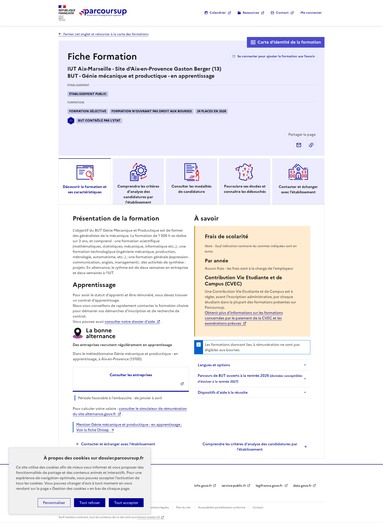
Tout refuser (89, 502)
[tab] (85, 181)
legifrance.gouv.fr (269, 485)
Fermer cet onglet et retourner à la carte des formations (106, 34)
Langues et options (214, 365)
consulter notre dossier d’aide (130, 321)
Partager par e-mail (298, 145)
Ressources (251, 12)
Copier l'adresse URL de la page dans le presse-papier (311, 145)
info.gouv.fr (203, 485)
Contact (282, 12)
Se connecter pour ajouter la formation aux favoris (276, 56)
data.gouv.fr (302, 485)
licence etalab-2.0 (148, 517)
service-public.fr (234, 485)
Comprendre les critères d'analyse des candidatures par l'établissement (250, 446)
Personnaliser (54, 502)
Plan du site (183, 507)
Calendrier (218, 12)
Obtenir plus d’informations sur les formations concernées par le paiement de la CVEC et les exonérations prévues (244, 318)
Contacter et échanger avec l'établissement (118, 444)
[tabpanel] (191, 333)
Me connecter (311, 12)
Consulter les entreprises (131, 375)
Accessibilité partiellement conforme (221, 507)
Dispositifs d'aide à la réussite (223, 392)
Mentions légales (158, 507)
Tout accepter (126, 502)
